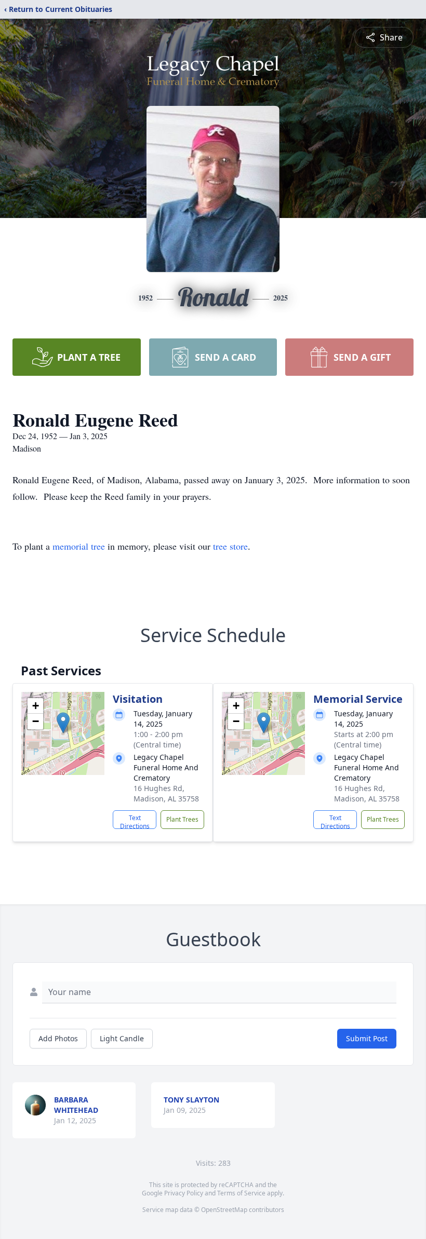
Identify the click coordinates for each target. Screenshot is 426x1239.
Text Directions (135, 821)
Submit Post (367, 1038)
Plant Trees (182, 819)
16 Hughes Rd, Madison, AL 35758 (166, 793)
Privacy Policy (183, 1193)
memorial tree (78, 546)
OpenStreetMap (224, 1209)
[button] (63, 722)
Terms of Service (241, 1193)
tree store (230, 546)
